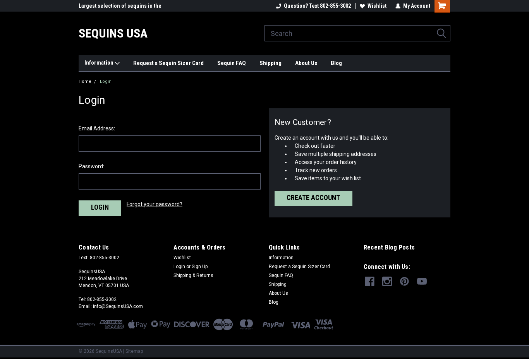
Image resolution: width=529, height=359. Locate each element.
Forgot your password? (154, 204)
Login (106, 81)
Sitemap (134, 351)
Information (99, 62)
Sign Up (200, 266)
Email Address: (97, 128)
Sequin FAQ (231, 63)
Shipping (270, 63)
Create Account (313, 197)
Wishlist (377, 6)
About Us (306, 63)
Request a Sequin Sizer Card (168, 63)
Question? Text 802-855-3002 (317, 6)
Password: (91, 166)
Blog (336, 63)
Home (85, 81)
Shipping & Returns (193, 275)
